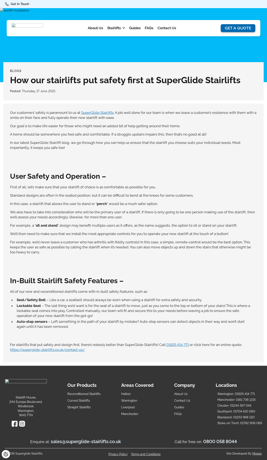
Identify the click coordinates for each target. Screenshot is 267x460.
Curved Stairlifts (78, 400)
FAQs (149, 28)
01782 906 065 (239, 423)
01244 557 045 (234, 405)
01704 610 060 (236, 411)
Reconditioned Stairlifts (84, 394)
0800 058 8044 (220, 441)
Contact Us (166, 28)
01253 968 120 (235, 417)
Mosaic (257, 453)
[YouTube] (30, 424)
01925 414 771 (177, 345)
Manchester (129, 414)
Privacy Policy (118, 454)
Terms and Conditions (146, 454)
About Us (95, 28)
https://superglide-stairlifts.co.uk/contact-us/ (47, 350)
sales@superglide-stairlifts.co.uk (86, 441)
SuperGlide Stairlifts (97, 113)
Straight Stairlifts (79, 407)
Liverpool (128, 407)
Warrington (129, 400)
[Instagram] (22, 424)
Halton (126, 394)
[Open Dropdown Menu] (123, 28)
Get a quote (238, 28)
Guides (135, 28)
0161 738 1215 (236, 400)
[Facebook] (15, 424)
